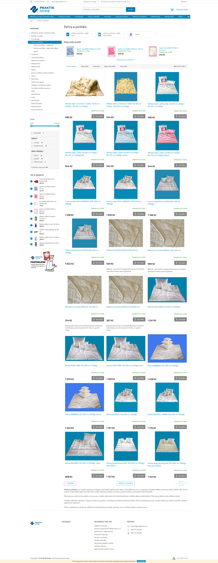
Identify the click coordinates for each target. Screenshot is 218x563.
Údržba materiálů (100, 540)
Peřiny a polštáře (37, 42)
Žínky (33, 91)
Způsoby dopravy (100, 546)
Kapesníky (34, 79)
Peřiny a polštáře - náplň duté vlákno (46, 48)
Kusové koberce (37, 110)
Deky (33, 97)
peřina (38, 155)
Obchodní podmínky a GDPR (103, 543)
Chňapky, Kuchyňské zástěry (41, 85)
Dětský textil (35, 67)
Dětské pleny (35, 64)
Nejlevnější (84, 66)
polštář (38, 159)
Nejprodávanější (109, 66)
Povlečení (34, 54)
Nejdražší (96, 66)
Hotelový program (37, 82)
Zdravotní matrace (37, 57)
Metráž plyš (35, 100)
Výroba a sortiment (100, 537)
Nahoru (71, 483)
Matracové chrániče (38, 60)
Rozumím (141, 561)
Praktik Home (40, 146)
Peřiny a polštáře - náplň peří (43, 45)
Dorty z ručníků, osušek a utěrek (42, 73)
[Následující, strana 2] (181, 483)
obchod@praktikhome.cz (139, 526)
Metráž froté (35, 94)
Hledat (130, 9)
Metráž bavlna (36, 106)
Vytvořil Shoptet (182, 558)
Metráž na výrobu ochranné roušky (43, 33)
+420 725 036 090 (136, 530)
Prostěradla (35, 39)
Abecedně (123, 66)
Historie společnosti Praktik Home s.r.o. (115, 2)
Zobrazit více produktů (125, 60)
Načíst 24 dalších (126, 483)
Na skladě (39, 133)
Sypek (36, 51)
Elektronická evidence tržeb (104, 549)
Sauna (33, 76)
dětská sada (39, 162)
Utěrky (33, 70)
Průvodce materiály (101, 534)
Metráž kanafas (36, 103)
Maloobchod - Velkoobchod (103, 531)
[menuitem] (42, 17)
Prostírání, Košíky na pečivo (40, 88)
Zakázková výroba (89, 2)
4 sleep (38, 143)
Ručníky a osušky (37, 36)
